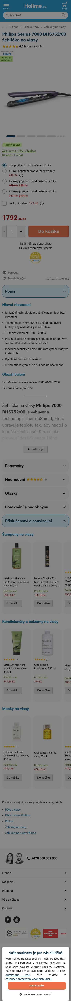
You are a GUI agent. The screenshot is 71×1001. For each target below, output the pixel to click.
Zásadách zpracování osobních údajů (28, 979)
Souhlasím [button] (36, 985)
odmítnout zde (17, 975)
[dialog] (35, 974)
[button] (35, 994)
